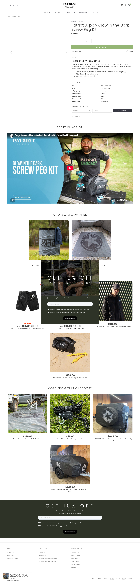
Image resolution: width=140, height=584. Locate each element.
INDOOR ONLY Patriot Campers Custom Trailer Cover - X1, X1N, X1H (19, 576)
